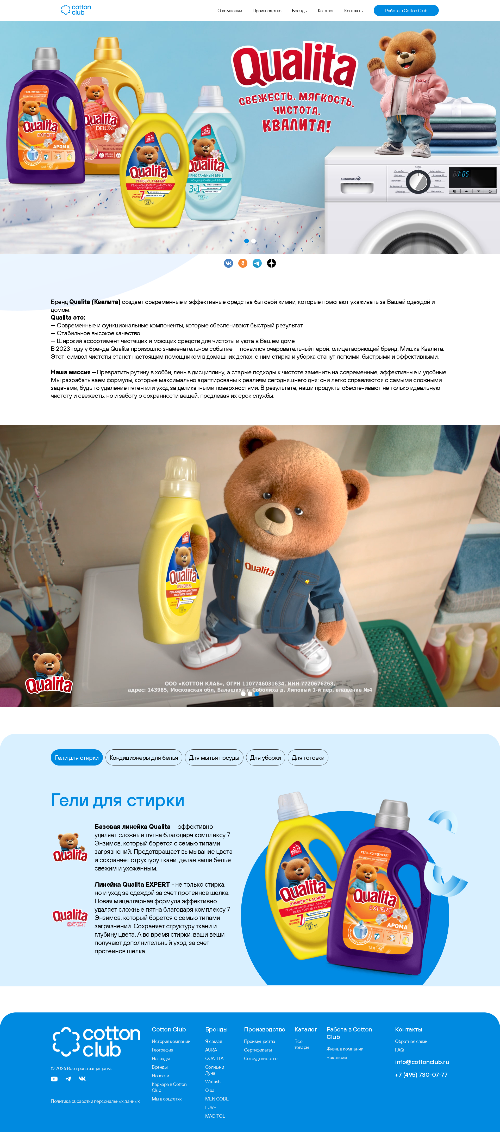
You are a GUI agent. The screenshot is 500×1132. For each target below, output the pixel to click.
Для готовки (308, 757)
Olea (210, 1090)
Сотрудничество (261, 1058)
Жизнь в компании (345, 1049)
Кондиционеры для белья (144, 757)
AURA (211, 1050)
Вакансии (337, 1057)
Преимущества (259, 1041)
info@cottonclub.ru (422, 1061)
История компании (171, 1041)
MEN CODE (217, 1099)
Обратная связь (411, 1041)
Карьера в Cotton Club (169, 1087)
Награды (161, 1058)
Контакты (353, 11)
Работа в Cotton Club (406, 11)
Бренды (300, 11)
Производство (267, 11)
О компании (229, 11)
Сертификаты (258, 1050)
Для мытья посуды (214, 757)
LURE (210, 1107)
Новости (160, 1076)
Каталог (326, 11)
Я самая (213, 1041)
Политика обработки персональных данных (95, 1101)
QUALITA (214, 1058)
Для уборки (265, 757)
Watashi (213, 1082)
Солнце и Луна (214, 1070)
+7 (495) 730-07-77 (421, 1074)
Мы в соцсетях (167, 1099)
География (162, 1050)
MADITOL (215, 1116)
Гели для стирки (77, 757)
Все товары (302, 1044)
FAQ (399, 1050)
